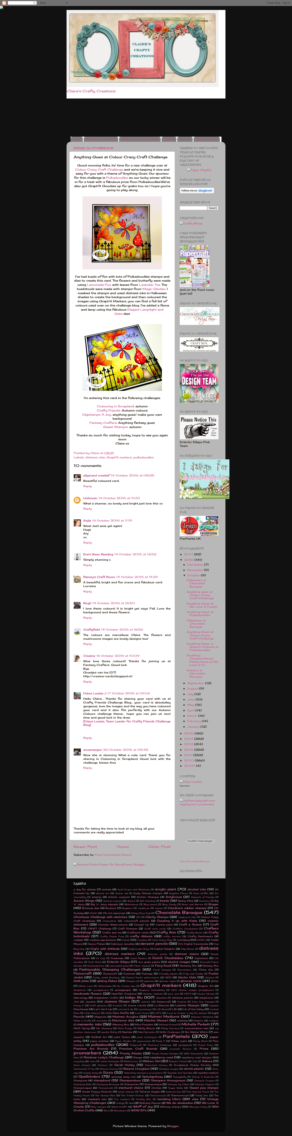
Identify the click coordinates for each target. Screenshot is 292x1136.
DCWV (201, 940)
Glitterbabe (105, 986)
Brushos (110, 908)
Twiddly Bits (143, 1099)
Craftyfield (91, 629)
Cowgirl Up (141, 924)
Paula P (160, 1041)
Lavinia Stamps (187, 1005)
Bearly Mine (185, 900)
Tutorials (169, 139)
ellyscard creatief (96, 475)
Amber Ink (121, 893)
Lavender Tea (149, 285)
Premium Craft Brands (138, 1048)
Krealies (117, 1005)
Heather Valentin (153, 993)
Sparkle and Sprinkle (179, 1072)
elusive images (179, 961)
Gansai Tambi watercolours (142, 977)
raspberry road (161, 1057)
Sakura (207, 1061)
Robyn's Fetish (178, 1061)
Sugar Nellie (175, 1088)
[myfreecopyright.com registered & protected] (199, 804)
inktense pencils (182, 997)
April (191, 710)
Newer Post (85, 846)
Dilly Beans (187, 949)
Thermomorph (180, 1095)
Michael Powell (168, 1024)
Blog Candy (169, 904)
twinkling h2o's (169, 1099)
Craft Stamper (127, 928)
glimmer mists (191, 980)
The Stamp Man (105, 1095)
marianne (101, 1020)
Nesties (127, 1032)
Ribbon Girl (151, 1061)
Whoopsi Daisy (198, 1106)
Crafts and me (111, 932)
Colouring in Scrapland (115, 406)
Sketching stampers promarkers (143, 1072)
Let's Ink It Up (103, 1009)
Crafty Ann (166, 932)
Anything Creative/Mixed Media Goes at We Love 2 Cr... (202, 660)
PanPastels (176, 1036)
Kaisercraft (164, 1001)
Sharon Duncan (109, 1068)
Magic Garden (153, 289)
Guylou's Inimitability (151, 990)
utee (195, 1099)
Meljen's (198, 1020)
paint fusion (122, 1037)
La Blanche (161, 1005)
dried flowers (139, 958)
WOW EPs (139, 1110)
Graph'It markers (119, 457)
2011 (188, 755)
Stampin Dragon (204, 1080)
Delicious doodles (122, 943)
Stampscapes (82, 1087)
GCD (168, 977)
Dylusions (201, 958)
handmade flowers (87, 993)
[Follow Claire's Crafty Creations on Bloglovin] (197, 192)
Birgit (87, 603)
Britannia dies (91, 908)
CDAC (93, 913)
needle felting (109, 1032)
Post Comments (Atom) (113, 854)
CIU (138, 917)
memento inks (89, 1024)
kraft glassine (98, 1005)
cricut (126, 939)
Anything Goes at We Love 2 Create (202, 605)
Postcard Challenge (160, 1045)
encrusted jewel (119, 965)
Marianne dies (123, 1020)
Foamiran (129, 973)
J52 (76, 1001)
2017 (189, 554)
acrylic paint (165, 889)
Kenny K (78, 1005)
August (193, 688)
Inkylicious (206, 997)
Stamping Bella (82, 1084)
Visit (194, 861)
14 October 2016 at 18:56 (122, 629)
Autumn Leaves (112, 900)
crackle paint (164, 924)
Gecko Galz (187, 977)
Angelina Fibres (178, 893)
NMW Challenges (170, 1032)
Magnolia (100, 1016)
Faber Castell (142, 965)
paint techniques (147, 1037)
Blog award (150, 904)
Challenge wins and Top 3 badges (139, 139)
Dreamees (117, 958)
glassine (149, 981)
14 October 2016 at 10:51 (119, 498)
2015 (189, 733)
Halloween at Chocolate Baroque (196, 583)
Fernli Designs (162, 969)
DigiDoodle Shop (139, 949)
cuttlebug (183, 939)
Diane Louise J (94, 693)
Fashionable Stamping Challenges (110, 969)
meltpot (214, 1020)
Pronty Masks (131, 1053)
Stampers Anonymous (168, 1080)
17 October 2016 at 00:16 (128, 693)
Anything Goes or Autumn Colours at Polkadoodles (203, 647)
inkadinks (161, 997)
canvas (159, 908)
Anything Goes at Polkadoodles (200, 613)
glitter (215, 981)
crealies (78, 939)
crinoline (142, 940)
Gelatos (210, 977)
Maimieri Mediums (202, 1016)
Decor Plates (96, 943)
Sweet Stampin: (115, 427)
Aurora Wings (83, 900)
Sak (194, 1061)
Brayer (214, 904)
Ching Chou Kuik (141, 913)
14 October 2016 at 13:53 (135, 554)
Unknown (90, 498)
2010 (189, 760)
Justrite (145, 1001)
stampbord (102, 1080)
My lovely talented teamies (101, 139)
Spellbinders (89, 1076)
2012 (189, 749)
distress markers (120, 954)
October (194, 575)
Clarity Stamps (157, 917)
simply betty (90, 1072)
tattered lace (173, 1091)
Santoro (103, 1065)
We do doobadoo (179, 1102)
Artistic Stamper (148, 896)
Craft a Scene (190, 924)
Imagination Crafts (106, 997)
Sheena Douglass (136, 1068)
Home (76, 139)
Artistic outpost (119, 896)
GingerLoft (132, 981)
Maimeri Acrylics (125, 1016)
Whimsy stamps (170, 1106)
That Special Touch (197, 1091)
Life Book (162, 1009)
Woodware (120, 1110)
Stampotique (153, 1084)
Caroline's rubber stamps (187, 908)
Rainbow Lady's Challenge (104, 1057)
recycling (78, 1061)
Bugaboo (127, 908)
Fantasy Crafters (103, 423)
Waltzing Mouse (150, 1102)
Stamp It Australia (203, 1076)
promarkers (87, 1052)
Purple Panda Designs (165, 1053)
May (191, 704)
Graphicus (79, 990)
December (195, 564)
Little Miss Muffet (117, 1012)
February (194, 721)
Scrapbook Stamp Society (192, 1065)
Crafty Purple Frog (112, 936)
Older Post (159, 846)
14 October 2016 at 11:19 (112, 520)
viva (131, 1102)
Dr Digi (100, 958)
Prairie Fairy (205, 1045)
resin (93, 1061)
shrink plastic (194, 1068)
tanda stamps (126, 1091)
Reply (87, 486)
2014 (189, 738)
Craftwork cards (138, 932)
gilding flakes (107, 980)
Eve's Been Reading (98, 554)
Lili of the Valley (193, 1009)
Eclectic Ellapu (118, 961)
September (196, 683)
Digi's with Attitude (105, 948)
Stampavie (80, 1080)
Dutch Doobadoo (167, 958)
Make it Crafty (82, 1020)
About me (185, 139)
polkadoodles (143, 457)
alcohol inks (197, 889)
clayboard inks (187, 917)
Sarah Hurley (124, 1064)
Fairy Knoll (163, 965)
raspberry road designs (196, 1057)
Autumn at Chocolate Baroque (196, 673)
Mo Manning (104, 1028)
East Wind (94, 962)
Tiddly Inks (201, 1095)
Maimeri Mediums (163, 1016)
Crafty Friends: (109, 410)
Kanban (181, 1001)
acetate (106, 889)
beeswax (204, 900)
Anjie (87, 520)
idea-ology (80, 997)
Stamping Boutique (107, 1084)
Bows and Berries (192, 904)
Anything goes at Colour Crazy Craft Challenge (200, 595)
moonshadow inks (197, 1028)
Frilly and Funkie (193, 973)
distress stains (187, 953)
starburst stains (131, 1087)
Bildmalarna (131, 904)
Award (131, 900)
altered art (102, 893)
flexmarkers (184, 969)
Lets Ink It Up (125, 1009)
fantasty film (188, 965)
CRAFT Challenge (99, 928)
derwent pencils (153, 944)
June (191, 699)
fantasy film (211, 965)
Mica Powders (144, 1024)
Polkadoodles (117, 178)
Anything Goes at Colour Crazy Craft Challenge (200, 635)
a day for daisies (84, 889)
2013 (189, 744)
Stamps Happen (205, 1084)
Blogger (173, 1126)
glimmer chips (167, 981)
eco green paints (149, 961)
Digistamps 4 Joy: (97, 414)
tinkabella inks (97, 1099)
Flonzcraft (82, 973)
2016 (189, 559)
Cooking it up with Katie (177, 920)
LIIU (174, 1009)
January (193, 726)
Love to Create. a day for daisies (187, 1013)
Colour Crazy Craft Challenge (99, 169)
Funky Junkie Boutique (106, 977)
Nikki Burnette (146, 1032)
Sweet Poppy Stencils (97, 1091)
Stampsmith (106, 1088)
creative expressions (102, 939)
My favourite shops (207, 139)
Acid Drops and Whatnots (134, 889)
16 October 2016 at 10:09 (118, 655)
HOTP (187, 993)
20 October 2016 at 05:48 (125, 749)
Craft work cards (155, 928)
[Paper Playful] (199, 170)
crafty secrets (172, 936)
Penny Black (200, 1041)
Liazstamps (145, 1009)
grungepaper (123, 989)
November (195, 570)
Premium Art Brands (90, 1048)
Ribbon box (131, 1061)
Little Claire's (92, 1013)
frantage (147, 973)
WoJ (106, 1110)
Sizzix (108, 1072)
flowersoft (110, 973)
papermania (144, 1041)
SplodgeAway (152, 1076)
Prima (204, 1048)
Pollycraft (136, 1045)
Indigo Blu (134, 997)
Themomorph (158, 1095)
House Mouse (205, 993)
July (190, 694)
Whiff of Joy (143, 1106)
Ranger (137, 1057)
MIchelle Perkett (196, 1024)
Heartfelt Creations (124, 993)
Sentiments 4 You (84, 1068)
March (192, 715)
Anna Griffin (200, 893)
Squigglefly (179, 1076)
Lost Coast (142, 1013)
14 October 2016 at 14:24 (137, 577)
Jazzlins (90, 1001)
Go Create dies (126, 986)
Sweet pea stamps (204, 1087)
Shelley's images (168, 1068)
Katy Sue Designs (203, 1001)
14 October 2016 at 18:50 (113, 603)
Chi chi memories (114, 913)
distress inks (95, 457)
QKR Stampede (193, 1053)
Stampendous (130, 1080)
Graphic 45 (206, 985)
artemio (97, 896)
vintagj (120, 1103)
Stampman (131, 1084)
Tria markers (122, 1099)
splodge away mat (123, 1076)
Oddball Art (99, 1037)
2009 (190, 765)
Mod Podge (125, 1028)
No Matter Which (196, 1032)
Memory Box (120, 1024)
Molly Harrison (170, 1028)
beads (164, 900)
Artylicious (174, 896)
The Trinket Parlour (132, 1095)
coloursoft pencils (136, 920)
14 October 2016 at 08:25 (132, 475)
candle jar (144, 908)
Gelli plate (81, 980)
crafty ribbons (141, 936)
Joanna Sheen (117, 1001)
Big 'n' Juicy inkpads (104, 904)
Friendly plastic (168, 973)
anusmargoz (92, 749)
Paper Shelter (123, 1041)
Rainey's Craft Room (99, 577)
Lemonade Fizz (99, 285)
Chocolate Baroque (178, 912)
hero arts (173, 993)
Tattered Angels (149, 1091)
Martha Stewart (156, 1020)
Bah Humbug (147, 900)
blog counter (185, 786)
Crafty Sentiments (200, 936)
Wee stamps (98, 1106)
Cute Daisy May (162, 940)
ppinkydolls (185, 1045)
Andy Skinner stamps (147, 893)
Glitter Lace (85, 986)
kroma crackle (137, 1005)
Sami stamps (81, 1065)
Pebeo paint (179, 1040)
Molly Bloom (146, 1028)
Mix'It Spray (81, 1028)
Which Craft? (119, 1106)
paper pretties (99, 1040)
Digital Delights (164, 948)
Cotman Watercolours (113, 924)
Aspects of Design (202, 897)
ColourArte (109, 921)
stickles (156, 1087)
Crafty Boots (195, 932)
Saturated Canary (156, 1065)
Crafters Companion (185, 928)
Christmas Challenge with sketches (100, 917)
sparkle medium (208, 1072)
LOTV (158, 1013)
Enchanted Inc (95, 965)
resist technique (109, 1061)
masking (182, 1020)
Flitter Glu (206, 969)
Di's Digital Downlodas (193, 943)
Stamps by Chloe (178, 1084)
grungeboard (100, 990)
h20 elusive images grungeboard (192, 990)
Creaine (89, 655)
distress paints (157, 954)
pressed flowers (180, 1048)
